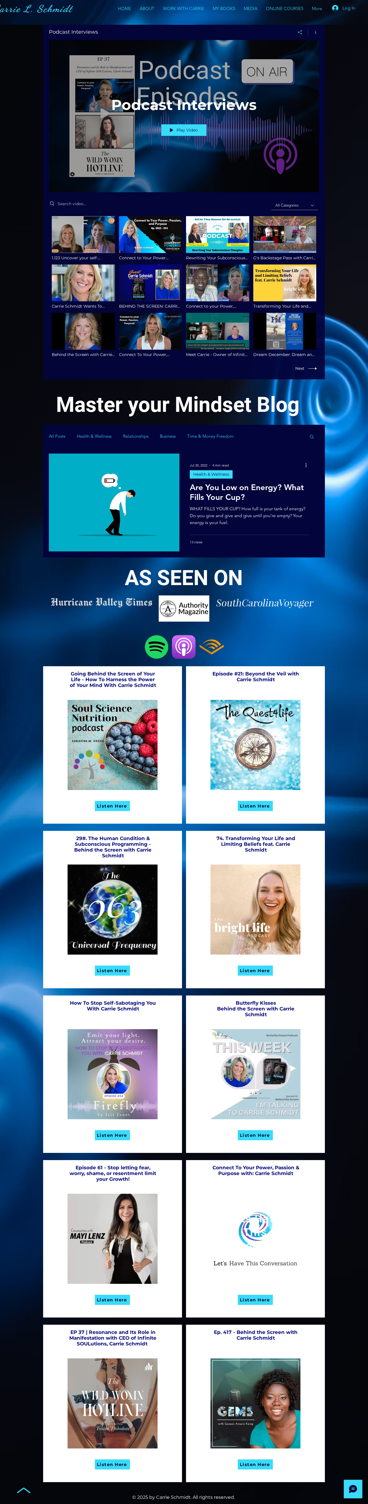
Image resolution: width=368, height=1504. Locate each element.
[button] (312, 437)
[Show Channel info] (313, 32)
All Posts (57, 436)
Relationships (135, 436)
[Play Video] (83, 238)
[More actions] (307, 465)
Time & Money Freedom (210, 436)
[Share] (300, 32)
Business (168, 436)
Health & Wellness (94, 436)
